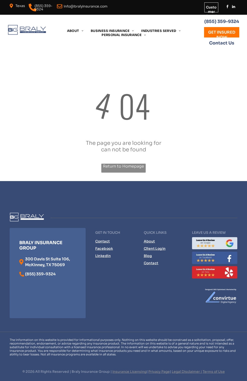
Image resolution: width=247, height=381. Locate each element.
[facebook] (227, 7)
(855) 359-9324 (221, 21)
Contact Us (221, 43)
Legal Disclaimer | (187, 371)
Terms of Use (214, 371)
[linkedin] (233, 7)
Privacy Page (159, 371)
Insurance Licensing (129, 371)
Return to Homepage (123, 166)
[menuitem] (75, 31)
